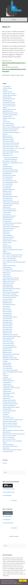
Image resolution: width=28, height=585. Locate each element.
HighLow (5, 251)
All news (5, 463)
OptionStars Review (8, 324)
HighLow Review (7, 253)
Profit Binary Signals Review (10, 347)
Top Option (5, 375)
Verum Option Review (8, 417)
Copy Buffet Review (7, 205)
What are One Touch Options (10, 425)
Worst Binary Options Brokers (10, 446)
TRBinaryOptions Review (9, 393)
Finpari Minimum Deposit (9, 228)
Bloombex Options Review (9, 175)
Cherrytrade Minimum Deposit (10, 196)
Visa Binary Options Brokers (10, 421)
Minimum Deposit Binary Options (11, 292)
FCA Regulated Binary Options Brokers (12, 223)
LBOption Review (7, 276)
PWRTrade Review (7, 348)
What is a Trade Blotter (8, 437)
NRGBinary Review (7, 302)
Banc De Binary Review (8, 123)
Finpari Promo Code (7, 230)
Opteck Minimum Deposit (9, 304)
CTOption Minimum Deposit (10, 210)
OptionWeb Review (7, 329)
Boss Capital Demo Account (10, 180)
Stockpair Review (7, 363)
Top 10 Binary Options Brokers (10, 370)
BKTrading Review (7, 173)
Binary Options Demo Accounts (10, 144)
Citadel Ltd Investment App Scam (11, 201)
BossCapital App (7, 187)
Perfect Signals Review (8, 338)
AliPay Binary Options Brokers (10, 113)
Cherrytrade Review (7, 198)
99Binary (5, 107)
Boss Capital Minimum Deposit (10, 182)
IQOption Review (7, 267)
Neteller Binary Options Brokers (11, 295)
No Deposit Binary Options (9, 297)
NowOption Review (7, 301)
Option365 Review (7, 313)
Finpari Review (6, 232)
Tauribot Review (7, 364)
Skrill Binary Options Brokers (10, 357)
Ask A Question (6, 121)
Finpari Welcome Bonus (8, 237)
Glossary (5, 244)
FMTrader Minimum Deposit (10, 240)
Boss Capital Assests (8, 177)
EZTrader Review (7, 221)
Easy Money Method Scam (9, 216)
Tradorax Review (7, 389)
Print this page (14, 536)
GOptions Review (7, 246)
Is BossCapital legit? (8, 269)
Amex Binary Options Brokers (10, 114)
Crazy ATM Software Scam (9, 209)
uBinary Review (6, 398)
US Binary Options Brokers (9, 410)
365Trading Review (7, 100)
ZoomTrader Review (8, 451)
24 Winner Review (7, 88)
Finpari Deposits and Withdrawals (11, 226)
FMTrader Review (7, 242)
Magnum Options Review (9, 281)
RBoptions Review (7, 352)
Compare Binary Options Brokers (11, 203)
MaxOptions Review (8, 290)
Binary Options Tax (7, 153)
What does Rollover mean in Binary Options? (14, 433)
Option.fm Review (7, 309)
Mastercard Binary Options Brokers (11, 288)
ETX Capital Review (7, 219)
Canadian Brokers (7, 194)
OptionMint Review (7, 320)
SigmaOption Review (8, 356)
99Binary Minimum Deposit (9, 109)
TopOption (5, 377)
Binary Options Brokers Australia (11, 143)
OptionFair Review (7, 318)
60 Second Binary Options (9, 104)
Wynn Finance (6, 448)
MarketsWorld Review (8, 286)
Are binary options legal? (9, 118)
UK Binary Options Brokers (9, 400)
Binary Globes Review (8, 137)
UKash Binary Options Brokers (10, 403)
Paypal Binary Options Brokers (10, 334)
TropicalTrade (6, 394)
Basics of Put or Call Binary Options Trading (14, 127)
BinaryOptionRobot (7, 168)
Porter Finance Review (8, 341)
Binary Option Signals (8, 139)
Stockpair (5, 361)
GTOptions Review (7, 247)
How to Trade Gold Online (9, 258)
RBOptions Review (7, 350)
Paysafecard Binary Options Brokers (12, 336)
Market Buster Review (8, 283)
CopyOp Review (6, 207)
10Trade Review (7, 86)
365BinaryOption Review (9, 98)
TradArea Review (7, 379)
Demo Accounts (7, 214)
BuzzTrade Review (7, 193)
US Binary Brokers (7, 409)
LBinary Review (6, 274)
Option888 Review (7, 315)
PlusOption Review (7, 340)
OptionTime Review (7, 327)
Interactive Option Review (9, 265)
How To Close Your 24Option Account (12, 256)
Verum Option (6, 416)
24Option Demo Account (9, 93)
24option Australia (7, 91)
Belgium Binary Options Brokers (11, 129)
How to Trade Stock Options (10, 260)
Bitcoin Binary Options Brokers (10, 170)
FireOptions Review (7, 239)
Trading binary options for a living (11, 387)
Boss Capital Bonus (7, 178)
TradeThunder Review (8, 386)
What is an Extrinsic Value (9, 439)
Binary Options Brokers (8, 141)
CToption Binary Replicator (10, 159)
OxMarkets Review (7, 332)
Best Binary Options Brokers (10, 130)
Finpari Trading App (7, 235)
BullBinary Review (7, 191)
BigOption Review (7, 136)
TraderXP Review (7, 384)
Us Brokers (5, 414)
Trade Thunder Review (8, 380)
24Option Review (7, 97)
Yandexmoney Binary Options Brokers (12, 449)
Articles (5, 120)
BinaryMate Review (7, 166)
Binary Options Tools (8, 155)
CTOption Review (7, 212)
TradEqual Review (7, 382)
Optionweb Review (7, 331)
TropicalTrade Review (8, 396)
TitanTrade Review (7, 366)
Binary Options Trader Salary (10, 161)
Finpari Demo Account (8, 224)
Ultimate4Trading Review (9, 405)
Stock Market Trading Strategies (11, 359)
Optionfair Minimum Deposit (10, 317)
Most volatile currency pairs (10, 294)
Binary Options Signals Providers (11, 152)
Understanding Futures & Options (11, 407)
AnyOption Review (7, 116)
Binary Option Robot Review (11, 157)
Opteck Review (6, 306)
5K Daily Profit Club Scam (9, 102)
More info (19, 583)
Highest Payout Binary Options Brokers (12, 249)
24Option (5, 90)
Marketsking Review (8, 285)
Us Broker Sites (6, 412)
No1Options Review (8, 299)
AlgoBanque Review (8, 111)
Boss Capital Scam (7, 186)
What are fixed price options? (10, 423)
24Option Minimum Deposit (9, 95)
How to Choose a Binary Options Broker (13, 255)
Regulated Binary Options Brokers (11, 354)
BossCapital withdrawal (8, 189)
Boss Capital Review (8, 184)
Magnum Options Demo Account (11, 279)
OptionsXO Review (7, 325)
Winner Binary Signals (8, 444)
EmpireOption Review (8, 217)
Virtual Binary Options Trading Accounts (13, 419)
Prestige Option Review (8, 345)
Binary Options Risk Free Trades (11, 146)
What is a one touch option (9, 435)
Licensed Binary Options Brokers (11, 278)
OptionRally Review (7, 322)
